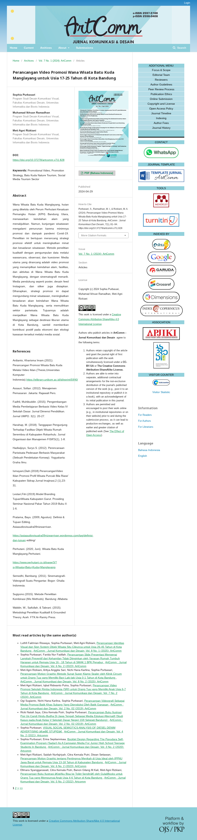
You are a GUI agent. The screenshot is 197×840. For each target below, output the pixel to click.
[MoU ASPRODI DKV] (161, 367)
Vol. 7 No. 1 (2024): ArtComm (55, 60)
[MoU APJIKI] (161, 339)
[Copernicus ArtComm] (161, 315)
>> (21, 788)
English (142, 455)
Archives (46, 47)
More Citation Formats (93, 235)
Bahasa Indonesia (149, 450)
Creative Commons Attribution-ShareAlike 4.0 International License (99, 319)
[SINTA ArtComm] (161, 249)
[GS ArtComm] (161, 262)
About (62, 47)
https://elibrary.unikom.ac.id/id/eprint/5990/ (52, 379)
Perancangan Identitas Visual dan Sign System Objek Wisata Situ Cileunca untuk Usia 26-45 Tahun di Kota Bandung (72, 646)
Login (187, 2)
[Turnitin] (161, 226)
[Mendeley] (161, 207)
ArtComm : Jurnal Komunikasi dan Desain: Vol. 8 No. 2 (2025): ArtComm (64, 681)
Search (181, 47)
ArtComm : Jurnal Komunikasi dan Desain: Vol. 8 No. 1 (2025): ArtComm (77, 650)
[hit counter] (161, 384)
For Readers (145, 414)
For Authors (144, 420)
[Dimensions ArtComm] (161, 302)
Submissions (84, 47)
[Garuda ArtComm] (161, 275)
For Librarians (145, 426)
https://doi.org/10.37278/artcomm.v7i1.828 (38, 159)
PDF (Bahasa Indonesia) (98, 173)
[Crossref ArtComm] (161, 289)
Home (13, 47)
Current (29, 47)
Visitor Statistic (161, 392)
